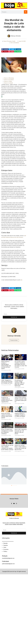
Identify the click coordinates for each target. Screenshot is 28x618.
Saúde (13, 41)
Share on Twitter (8, 81)
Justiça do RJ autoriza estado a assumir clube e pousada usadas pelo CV (21, 399)
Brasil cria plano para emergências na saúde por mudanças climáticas (7, 431)
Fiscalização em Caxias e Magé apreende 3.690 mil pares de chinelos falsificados (19, 383)
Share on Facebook (9, 79)
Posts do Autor (14, 340)
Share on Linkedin (8, 83)
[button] (5, 49)
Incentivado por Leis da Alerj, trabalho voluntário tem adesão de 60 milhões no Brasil (7, 447)
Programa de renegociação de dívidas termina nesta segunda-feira (6, 399)
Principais (9, 41)
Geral (5, 41)
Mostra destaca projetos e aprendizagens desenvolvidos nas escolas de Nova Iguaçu (6, 365)
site (21, 279)
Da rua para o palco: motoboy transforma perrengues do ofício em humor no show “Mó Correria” (21, 364)
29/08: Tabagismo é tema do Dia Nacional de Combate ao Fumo (6, 382)
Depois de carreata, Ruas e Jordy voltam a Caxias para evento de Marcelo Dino (20, 447)
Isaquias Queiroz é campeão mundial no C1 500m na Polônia (20, 415)
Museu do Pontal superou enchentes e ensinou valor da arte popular (6, 415)
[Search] (25, 12)
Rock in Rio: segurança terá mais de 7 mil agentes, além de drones (21, 431)
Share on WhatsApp (9, 78)
